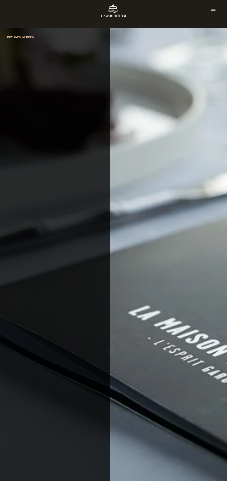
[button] (213, 10)
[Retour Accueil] (113, 10)
